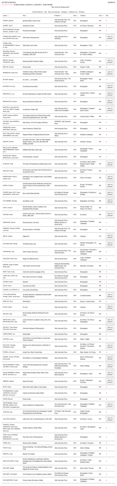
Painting (82, 194)
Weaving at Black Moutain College (33, 61)
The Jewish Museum (60, 404)
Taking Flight (26, 334)
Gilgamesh (26, 236)
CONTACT (38, 5)
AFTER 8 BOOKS (9, 2)
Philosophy (89, 380)
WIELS (56, 135)
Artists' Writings (87, 54)
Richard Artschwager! (29, 30)
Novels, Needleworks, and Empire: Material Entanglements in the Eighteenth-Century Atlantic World (37, 461)
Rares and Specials (54, 12)
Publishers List (73, 12)
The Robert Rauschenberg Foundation (62, 366)
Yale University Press (60, 19)
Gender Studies (84, 206)
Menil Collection (59, 374)
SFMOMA (57, 38)
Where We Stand (28, 381)
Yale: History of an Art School (31, 266)
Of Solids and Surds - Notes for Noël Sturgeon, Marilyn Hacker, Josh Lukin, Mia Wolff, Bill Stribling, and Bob (37, 141)
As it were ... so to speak (30, 79)
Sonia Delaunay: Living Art (30, 156)
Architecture (92, 192)
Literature (83, 141)
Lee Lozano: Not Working (30, 289)
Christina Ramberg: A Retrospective (33, 328)
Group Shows (84, 249)
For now (25, 307)
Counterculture (84, 93)
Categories (64, 12)
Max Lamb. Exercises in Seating (32, 276)
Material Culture (85, 164)
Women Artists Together (30, 443)
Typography (83, 150)
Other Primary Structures (30, 251)
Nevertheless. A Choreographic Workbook (35, 358)
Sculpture (91, 108)
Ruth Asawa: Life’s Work (30, 45)
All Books (82, 12)
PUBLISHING (19, 5)
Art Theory (83, 25)
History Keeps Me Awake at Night (33, 480)
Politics (92, 116)
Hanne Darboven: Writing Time (32, 128)
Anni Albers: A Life (28, 201)
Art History (88, 60)
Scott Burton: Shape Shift (30, 109)
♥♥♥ (45, 12)
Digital (87, 339)
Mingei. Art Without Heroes (31, 258)
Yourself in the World (29, 286)
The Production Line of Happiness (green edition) (37, 474)
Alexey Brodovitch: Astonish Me (32, 101)
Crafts (90, 45)
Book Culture (91, 161)
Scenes (82, 62)
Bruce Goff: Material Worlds (31, 193)
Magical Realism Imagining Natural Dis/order (36, 134)
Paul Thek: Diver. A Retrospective (33, 437)
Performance (89, 357)
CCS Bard (57, 411)
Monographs (84, 20)
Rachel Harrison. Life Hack (31, 222)
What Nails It (26, 301)
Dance (82, 357)
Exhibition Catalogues (86, 71)
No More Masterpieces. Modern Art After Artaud (37, 94)
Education (91, 25)
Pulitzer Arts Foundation (61, 110)
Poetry (91, 148)
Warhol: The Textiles (29, 454)
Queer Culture (84, 110)
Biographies (83, 201)
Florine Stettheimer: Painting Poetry (33, 405)
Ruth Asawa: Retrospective (31, 37)
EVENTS (29, 5)
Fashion (82, 67)
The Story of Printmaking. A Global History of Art (37, 164)
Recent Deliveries (37, 12)
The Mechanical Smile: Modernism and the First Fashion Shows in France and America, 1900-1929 (37, 185)
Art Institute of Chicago (61, 192)
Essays (89, 141)
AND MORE (48, 5)
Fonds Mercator (59, 52)
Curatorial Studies (85, 295)
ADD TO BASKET (110, 37)
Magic (87, 74)
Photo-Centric (27, 399)
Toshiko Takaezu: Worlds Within (32, 428)
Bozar (67, 74)
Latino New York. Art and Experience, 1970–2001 (37, 419)
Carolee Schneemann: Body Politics (33, 393)
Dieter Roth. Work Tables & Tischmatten (35, 387)
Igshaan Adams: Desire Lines (31, 20)
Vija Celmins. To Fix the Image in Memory (35, 122)
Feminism (83, 346)
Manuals (82, 359)
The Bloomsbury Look (29, 244)
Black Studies (84, 352)
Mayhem (25, 282)
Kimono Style (27, 67)
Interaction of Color (28, 25)
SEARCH (111, 2)
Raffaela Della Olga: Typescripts (32, 149)
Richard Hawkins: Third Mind (31, 229)
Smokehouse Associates (30, 86)
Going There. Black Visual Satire (32, 352)
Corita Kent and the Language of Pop (34, 272)
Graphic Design (84, 411)
